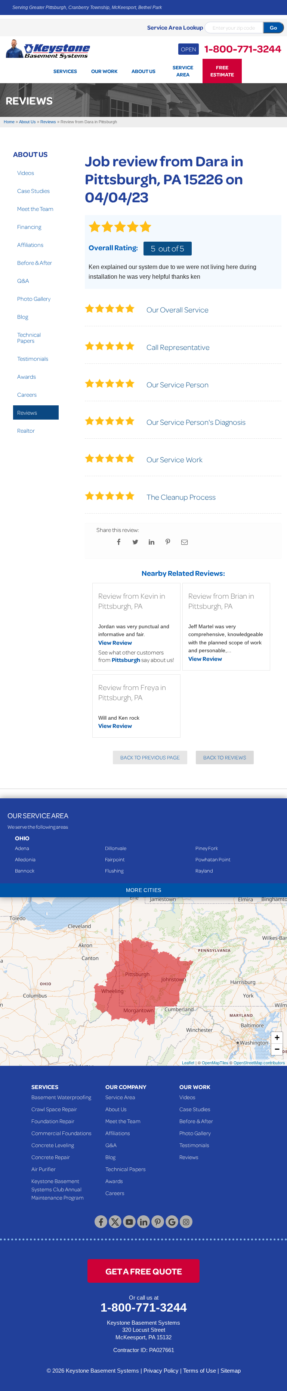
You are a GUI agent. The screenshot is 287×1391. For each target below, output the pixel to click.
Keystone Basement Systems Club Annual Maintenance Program (57, 1189)
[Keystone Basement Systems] (48, 48)
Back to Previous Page (150, 757)
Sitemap (230, 1370)
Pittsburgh (126, 659)
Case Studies (33, 190)
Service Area (120, 1097)
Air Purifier (43, 1168)
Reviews (27, 412)
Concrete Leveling (52, 1144)
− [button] (277, 1049)
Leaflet (188, 1062)
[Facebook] (101, 1221)
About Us (30, 154)
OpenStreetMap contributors (259, 1062)
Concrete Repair (50, 1156)
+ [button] (277, 1037)
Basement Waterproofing (61, 1097)
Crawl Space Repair (54, 1109)
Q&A (23, 280)
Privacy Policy (161, 1370)
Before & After (34, 262)
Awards (26, 376)
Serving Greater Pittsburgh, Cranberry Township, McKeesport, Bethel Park (87, 7)
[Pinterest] (157, 1221)
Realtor (26, 430)
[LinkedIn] (143, 1221)
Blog (22, 316)
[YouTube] (129, 1221)
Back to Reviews (224, 757)
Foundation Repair (52, 1121)
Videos (25, 172)
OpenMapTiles (215, 1062)
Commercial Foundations (61, 1133)
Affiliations (30, 244)
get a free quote (143, 1271)
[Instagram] (186, 1221)
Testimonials (32, 358)
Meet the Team (35, 208)
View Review (115, 642)
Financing (29, 226)
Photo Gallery (33, 298)
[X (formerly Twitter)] (115, 1221)
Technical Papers (29, 337)
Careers (27, 394)
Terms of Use (199, 1370)
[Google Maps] (172, 1221)
